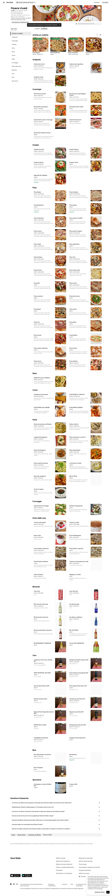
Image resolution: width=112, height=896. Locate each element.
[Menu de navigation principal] (4, 2)
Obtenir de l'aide (60, 858)
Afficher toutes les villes (85, 861)
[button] (56, 803)
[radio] (37, 28)
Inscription (105, 2)
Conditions (64, 884)
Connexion (96, 2)
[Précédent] (97, 34)
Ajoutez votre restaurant (63, 861)
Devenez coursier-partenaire (64, 864)
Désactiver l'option (99, 892)
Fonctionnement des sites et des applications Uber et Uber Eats (31, 885)
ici (101, 888)
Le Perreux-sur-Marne (34, 835)
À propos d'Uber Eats (85, 870)
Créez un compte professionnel (65, 867)
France (13, 835)
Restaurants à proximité (85, 858)
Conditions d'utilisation (66, 888)
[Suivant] (100, 34)
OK (108, 892)
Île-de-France (22, 835)
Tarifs (71, 884)
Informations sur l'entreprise (64, 873)
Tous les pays (82, 864)
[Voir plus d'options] (99, 7)
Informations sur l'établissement (20, 22)
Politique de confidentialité (51, 885)
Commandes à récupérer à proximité (89, 867)
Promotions (59, 870)
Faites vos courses (84, 873)
